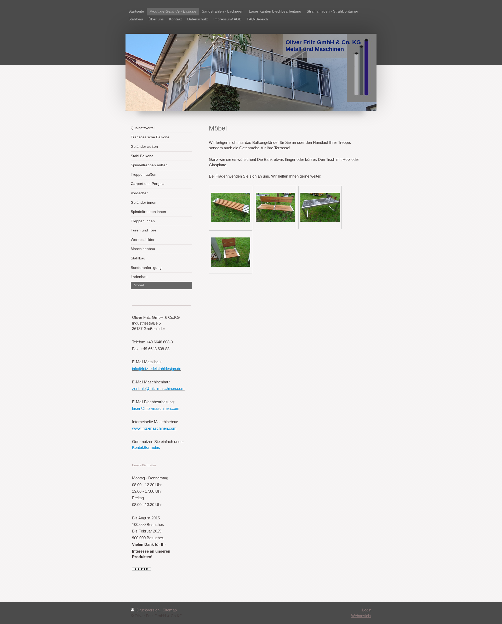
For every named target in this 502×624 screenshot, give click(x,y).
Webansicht (361, 616)
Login (366, 610)
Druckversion (148, 610)
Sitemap (170, 610)
